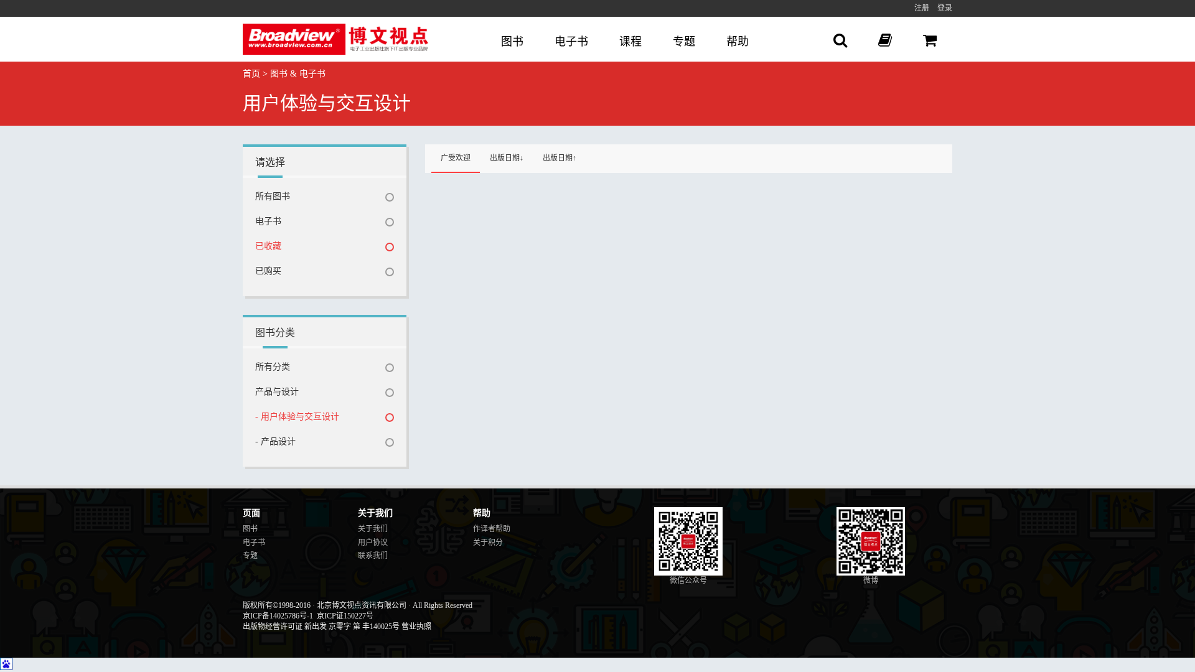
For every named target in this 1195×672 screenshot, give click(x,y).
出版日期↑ (559, 158)
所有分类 (272, 366)
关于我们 (373, 529)
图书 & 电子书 (298, 73)
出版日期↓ (506, 158)
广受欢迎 (456, 158)
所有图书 (272, 196)
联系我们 (373, 555)
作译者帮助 (491, 529)
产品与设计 (277, 391)
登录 (944, 8)
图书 (512, 41)
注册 (921, 8)
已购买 (268, 271)
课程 (630, 41)
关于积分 (488, 542)
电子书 (571, 41)
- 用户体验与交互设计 (297, 416)
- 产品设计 (275, 441)
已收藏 (268, 246)
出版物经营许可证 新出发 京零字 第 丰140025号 (321, 626)
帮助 (737, 41)
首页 (251, 73)
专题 (684, 41)
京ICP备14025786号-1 (278, 616)
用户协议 (373, 542)
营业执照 (416, 626)
